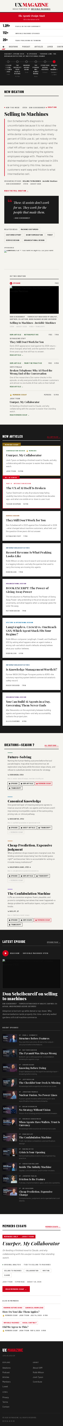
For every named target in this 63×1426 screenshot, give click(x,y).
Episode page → (54, 942)
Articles (39, 46)
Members (6, 1381)
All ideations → (52, 745)
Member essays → (53, 1227)
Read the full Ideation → (16, 191)
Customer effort (13, 235)
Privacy (5, 1397)
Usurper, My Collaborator (31, 1243)
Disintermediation (34, 235)
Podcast (26, 46)
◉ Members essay (43, 783)
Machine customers (29, 229)
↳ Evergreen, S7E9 (16, 775)
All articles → (54, 437)
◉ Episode (13, 783)
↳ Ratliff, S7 (13, 911)
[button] (34, 300)
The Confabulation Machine (29, 893)
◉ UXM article (27, 783)
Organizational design (34, 240)
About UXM (37, 1368)
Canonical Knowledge (24, 801)
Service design (12, 240)
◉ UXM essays (26, 920)
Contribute (37, 1381)
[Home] (3, 47)
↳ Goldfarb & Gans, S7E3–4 (19, 867)
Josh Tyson (38, 1377)
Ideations (13, 46)
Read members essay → (16, 1289)
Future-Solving (19, 757)
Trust (50, 235)
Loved (50, 46)
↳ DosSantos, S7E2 (16, 819)
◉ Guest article (28, 828)
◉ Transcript (15, 788)
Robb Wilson (38, 1372)
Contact (5, 1406)
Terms (5, 1402)
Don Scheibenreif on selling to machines (30, 996)
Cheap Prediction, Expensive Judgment (30, 847)
